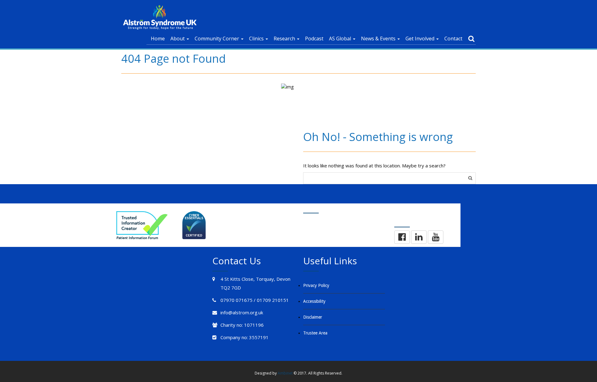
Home (158, 38)
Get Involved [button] (420, 38)
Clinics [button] (257, 38)
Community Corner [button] (217, 38)
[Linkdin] (419, 237)
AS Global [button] (340, 38)
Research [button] (285, 38)
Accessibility (314, 301)
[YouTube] (435, 237)
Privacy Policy (316, 285)
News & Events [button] (379, 38)
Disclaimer (312, 317)
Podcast (314, 38)
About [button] (178, 38)
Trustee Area (315, 332)
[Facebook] (402, 237)
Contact (453, 38)
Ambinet (285, 373)
